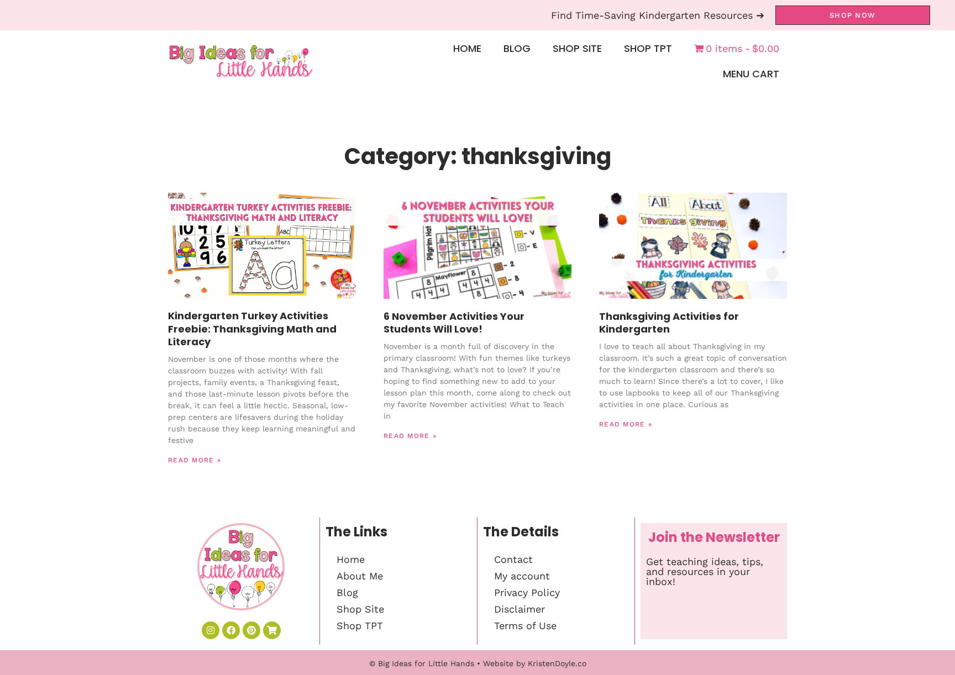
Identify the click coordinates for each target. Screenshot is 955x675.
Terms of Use (525, 625)
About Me (360, 576)
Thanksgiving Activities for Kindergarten (669, 322)
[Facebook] (231, 630)
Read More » (194, 460)
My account (522, 576)
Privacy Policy (527, 592)
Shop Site (577, 48)
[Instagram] (210, 630)
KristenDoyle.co (557, 663)
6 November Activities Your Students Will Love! (454, 322)
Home (467, 48)
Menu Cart (751, 74)
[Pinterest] (251, 630)
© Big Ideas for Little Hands (421, 663)
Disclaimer (519, 609)
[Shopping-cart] (272, 630)
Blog (517, 48)
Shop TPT (648, 48)
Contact (513, 559)
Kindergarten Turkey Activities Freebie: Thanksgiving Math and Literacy (252, 329)
